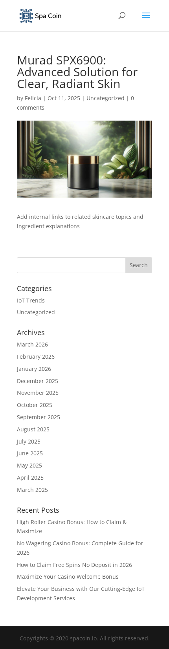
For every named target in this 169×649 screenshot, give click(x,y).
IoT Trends (31, 300)
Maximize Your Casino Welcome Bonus (68, 576)
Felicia (33, 98)
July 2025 (28, 441)
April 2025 (30, 477)
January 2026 (34, 368)
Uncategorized (105, 98)
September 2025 (38, 417)
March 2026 (32, 344)
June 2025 (30, 453)
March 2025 (32, 489)
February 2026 (36, 356)
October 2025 (34, 405)
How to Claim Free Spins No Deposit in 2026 (74, 564)
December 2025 (37, 381)
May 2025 (29, 465)
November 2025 (38, 392)
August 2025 (33, 429)
